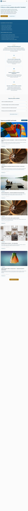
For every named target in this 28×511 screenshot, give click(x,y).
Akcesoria (3, 138)
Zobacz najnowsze (24, 120)
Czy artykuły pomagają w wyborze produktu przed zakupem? (10, 104)
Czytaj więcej (3, 146)
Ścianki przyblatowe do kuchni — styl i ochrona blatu (9, 243)
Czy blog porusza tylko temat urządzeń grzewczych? (9, 107)
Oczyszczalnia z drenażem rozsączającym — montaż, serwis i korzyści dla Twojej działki (13, 140)
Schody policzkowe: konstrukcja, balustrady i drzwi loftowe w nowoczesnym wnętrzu (12, 167)
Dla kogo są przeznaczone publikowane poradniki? (8, 110)
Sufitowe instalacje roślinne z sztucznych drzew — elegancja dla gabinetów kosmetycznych (12, 269)
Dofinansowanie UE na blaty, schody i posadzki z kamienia (10, 218)
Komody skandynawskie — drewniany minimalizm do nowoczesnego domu (12, 192)
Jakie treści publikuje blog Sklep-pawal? (7, 101)
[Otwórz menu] (26, 1)
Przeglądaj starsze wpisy (13, 279)
